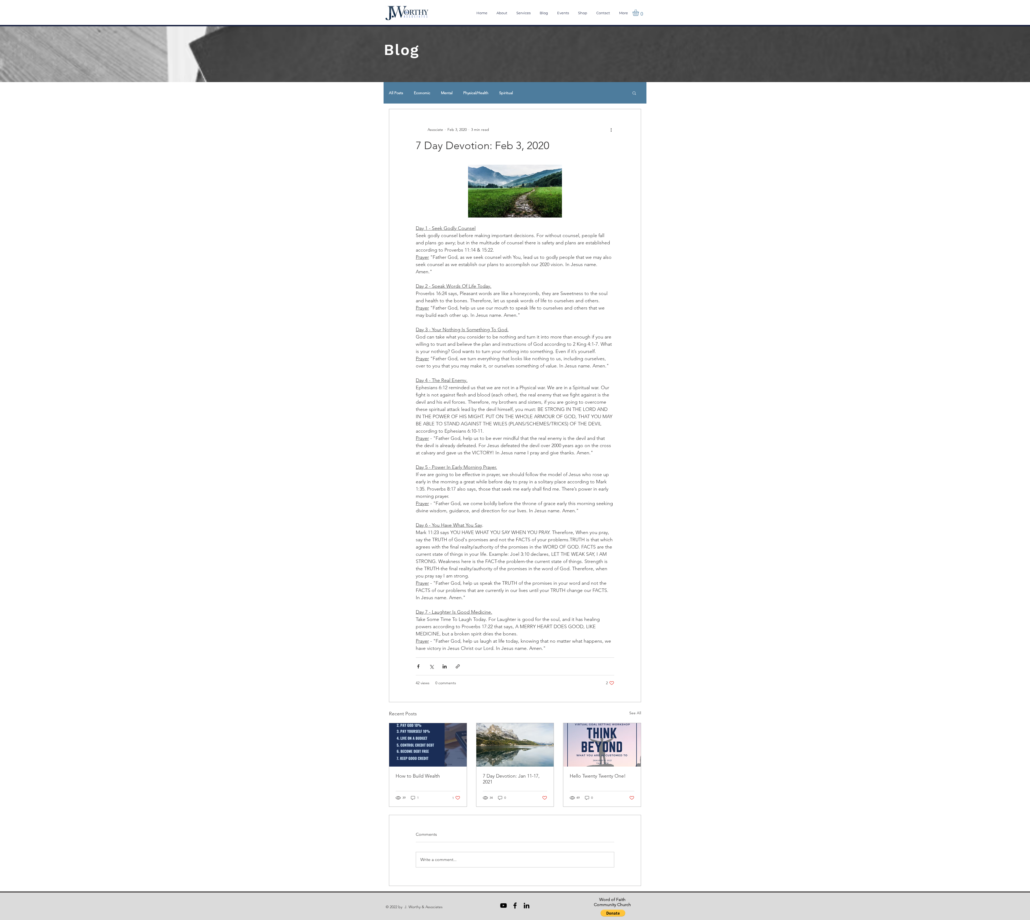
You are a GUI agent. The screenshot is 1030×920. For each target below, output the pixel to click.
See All (635, 713)
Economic (422, 93)
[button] (639, 12)
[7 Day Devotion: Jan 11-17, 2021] (515, 745)
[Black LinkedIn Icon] (527, 905)
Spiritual (506, 93)
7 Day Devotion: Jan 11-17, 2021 (511, 779)
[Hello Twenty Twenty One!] (602, 745)
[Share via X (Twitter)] (431, 666)
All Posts (396, 93)
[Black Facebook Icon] (515, 905)
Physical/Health (475, 93)
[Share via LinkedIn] (444, 666)
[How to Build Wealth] (428, 745)
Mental (447, 93)
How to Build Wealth (418, 776)
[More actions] (611, 129)
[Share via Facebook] (418, 666)
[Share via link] (457, 666)
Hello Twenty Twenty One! (598, 776)
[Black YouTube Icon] (503, 905)
